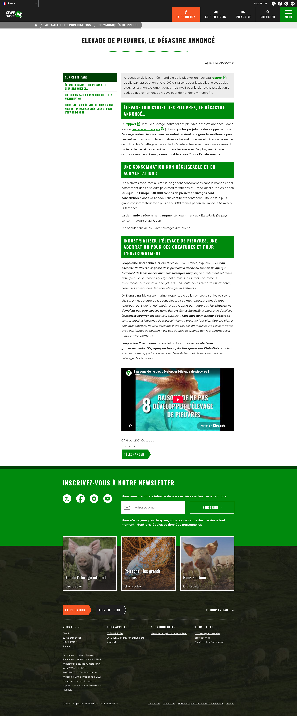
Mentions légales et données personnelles (200, 703)
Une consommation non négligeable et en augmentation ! (88, 96)
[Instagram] (286, 4)
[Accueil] (36, 25)
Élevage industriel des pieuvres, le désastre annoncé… (85, 86)
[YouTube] (293, 4)
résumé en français (146, 129)
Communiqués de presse (118, 25)
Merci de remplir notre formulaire (169, 633)
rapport (217, 77)
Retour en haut (218, 610)
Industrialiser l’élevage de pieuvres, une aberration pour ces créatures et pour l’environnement (89, 108)
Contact (230, 703)
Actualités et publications (68, 25)
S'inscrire (211, 507)
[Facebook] (280, 4)
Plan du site (169, 703)
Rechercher (154, 703)
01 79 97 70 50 (115, 633)
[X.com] (274, 4)
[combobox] (8, 3)
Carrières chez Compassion (209, 642)
